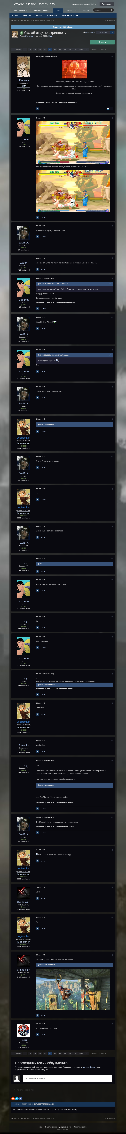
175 (65, 49)
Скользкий (23, 902)
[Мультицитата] (37, 108)
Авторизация (90, 32)
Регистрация (106, 4)
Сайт (58, 11)
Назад (18, 49)
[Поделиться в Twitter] (17, 1098)
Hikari (23, 1040)
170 (40, 49)
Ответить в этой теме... (36, 1078)
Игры (50, 36)
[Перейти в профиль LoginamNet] (23, 427)
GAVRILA (24, 242)
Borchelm (23, 745)
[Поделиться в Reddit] (13, 1098)
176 (70, 49)
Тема (40, 1127)
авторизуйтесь (89, 1067)
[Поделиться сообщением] (112, 57)
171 (45, 49)
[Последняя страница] (87, 49)
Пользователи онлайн (69, 15)
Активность (71, 11)
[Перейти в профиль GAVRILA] (23, 233)
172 (50, 49)
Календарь (27, 15)
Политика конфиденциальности (58, 1127)
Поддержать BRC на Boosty (63, 27)
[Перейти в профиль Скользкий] (23, 893)
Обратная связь (80, 1127)
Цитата (43, 109)
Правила (39, 15)
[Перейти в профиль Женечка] (15, 34)
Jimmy (23, 563)
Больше (86, 11)
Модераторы (52, 15)
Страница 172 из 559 (98, 49)
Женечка (29, 36)
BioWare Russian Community (33, 4)
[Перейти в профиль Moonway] (23, 127)
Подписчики (102, 32)
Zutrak (23, 262)
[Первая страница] (13, 49)
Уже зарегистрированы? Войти (84, 4)
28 (112, 32)
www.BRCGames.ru (41, 11)
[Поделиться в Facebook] (20, 1098)
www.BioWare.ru (20, 11)
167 (25, 49)
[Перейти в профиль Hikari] (23, 1030)
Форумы (15, 15)
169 (35, 49)
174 (60, 49)
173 (55, 49)
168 (30, 49)
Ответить (102, 42)
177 (75, 49)
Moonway (23, 139)
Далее (81, 49)
